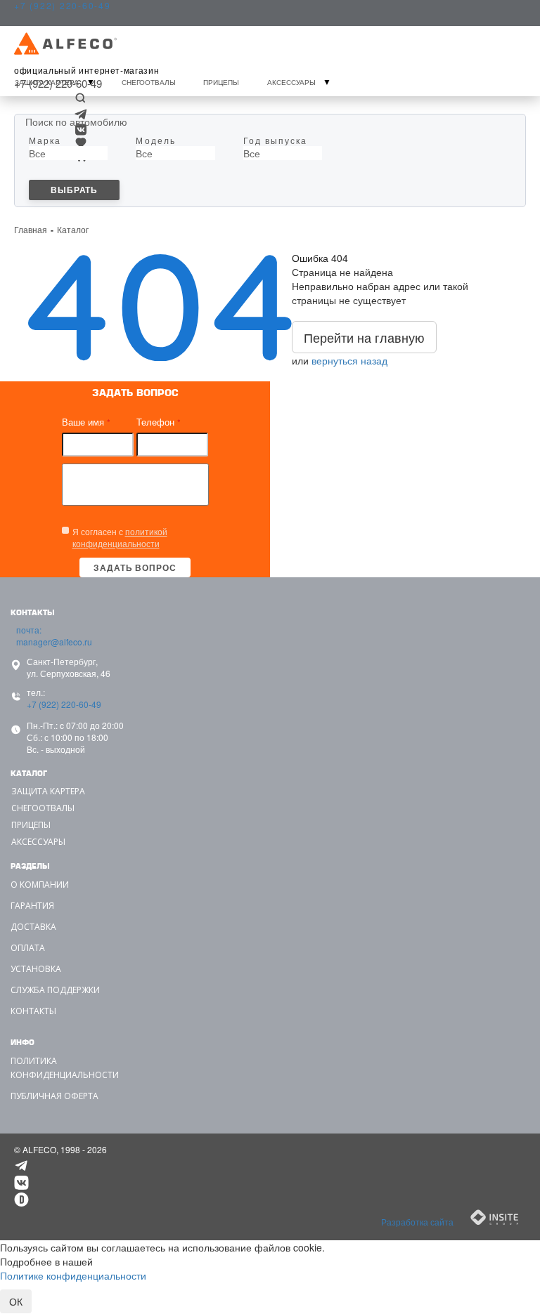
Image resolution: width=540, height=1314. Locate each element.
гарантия (32, 906)
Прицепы (221, 82)
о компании (40, 885)
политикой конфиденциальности (119, 537)
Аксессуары (291, 82)
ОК (15, 1301)
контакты (33, 1011)
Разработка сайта (418, 1222)
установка (36, 969)
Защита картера (47, 82)
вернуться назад (349, 360)
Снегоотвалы (149, 82)
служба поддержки (55, 990)
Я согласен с (119, 537)
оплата (28, 948)
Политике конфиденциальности (73, 1275)
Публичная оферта (54, 1096)
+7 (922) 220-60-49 (59, 704)
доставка (33, 927)
